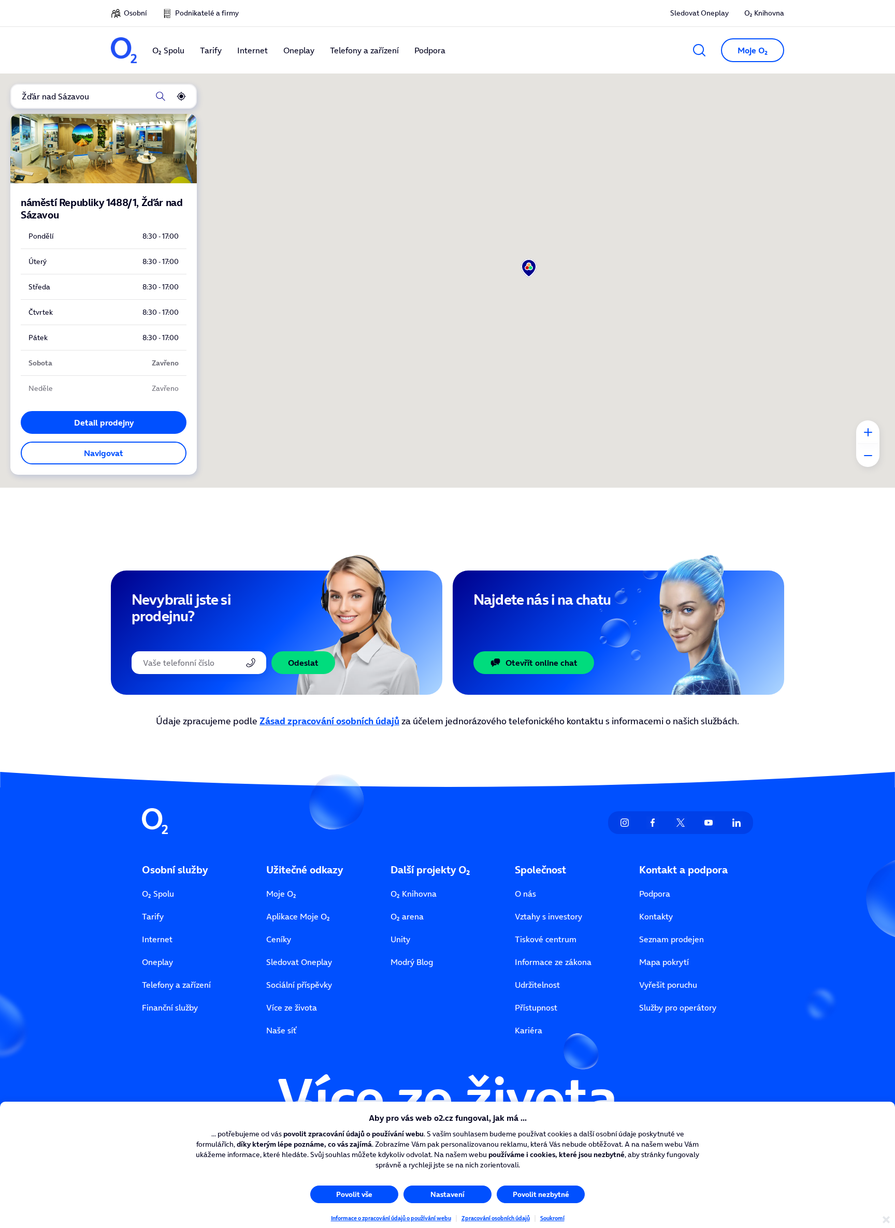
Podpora (654, 893)
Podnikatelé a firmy (207, 13)
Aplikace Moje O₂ (298, 916)
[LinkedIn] (736, 822)
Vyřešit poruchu (668, 984)
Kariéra (528, 1030)
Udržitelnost (537, 984)
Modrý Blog (412, 962)
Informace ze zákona (553, 962)
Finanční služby (170, 1007)
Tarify (153, 916)
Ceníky (278, 939)
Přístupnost (536, 1007)
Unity (400, 939)
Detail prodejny (104, 422)
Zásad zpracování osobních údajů (329, 720)
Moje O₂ (281, 893)
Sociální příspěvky (299, 984)
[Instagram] (624, 822)
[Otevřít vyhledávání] (699, 50)
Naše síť (281, 1030)
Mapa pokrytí (664, 962)
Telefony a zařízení (176, 984)
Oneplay (157, 962)
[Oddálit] (867, 455)
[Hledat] (160, 96)
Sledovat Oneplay (699, 13)
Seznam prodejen (671, 939)
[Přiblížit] (867, 432)
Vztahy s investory (548, 916)
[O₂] (124, 50)
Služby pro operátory (677, 1007)
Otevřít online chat (542, 662)
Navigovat (103, 453)
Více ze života (291, 1007)
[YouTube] (708, 822)
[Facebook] (652, 822)
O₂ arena (407, 916)
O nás (525, 893)
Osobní (135, 13)
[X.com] (680, 822)
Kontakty (656, 916)
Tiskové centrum (545, 939)
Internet (157, 939)
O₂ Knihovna (764, 13)
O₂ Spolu (158, 893)
